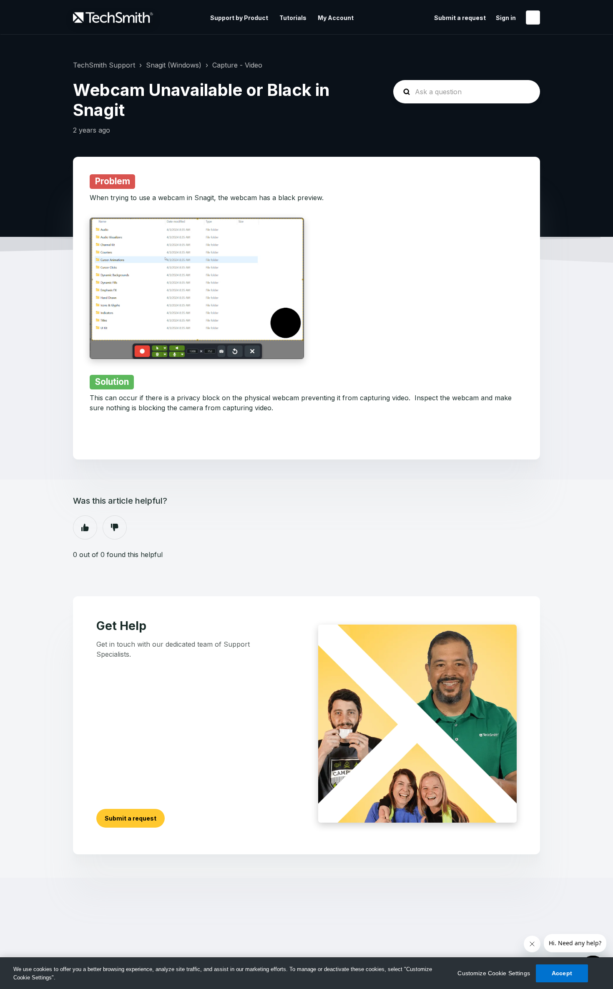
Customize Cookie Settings (493, 973)
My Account (336, 17)
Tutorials (292, 17)
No (115, 527)
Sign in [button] (506, 17)
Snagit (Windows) (173, 65)
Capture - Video (237, 65)
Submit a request (460, 17)
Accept (562, 973)
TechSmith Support (104, 65)
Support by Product (239, 17)
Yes (85, 527)
